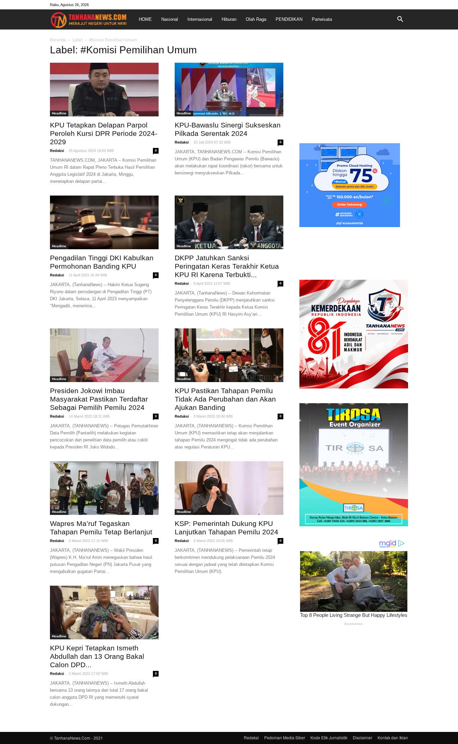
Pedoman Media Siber (284, 737)
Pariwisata (322, 19)
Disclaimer (362, 737)
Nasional (169, 19)
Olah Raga (256, 19)
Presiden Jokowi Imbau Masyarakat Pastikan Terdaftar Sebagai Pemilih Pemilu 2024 (99, 399)
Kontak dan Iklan (393, 737)
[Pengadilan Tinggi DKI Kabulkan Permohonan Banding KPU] (104, 222)
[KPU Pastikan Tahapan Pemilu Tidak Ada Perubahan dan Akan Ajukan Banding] (229, 355)
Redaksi (57, 151)
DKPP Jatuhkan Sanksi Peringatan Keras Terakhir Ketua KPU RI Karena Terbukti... (227, 266)
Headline (59, 113)
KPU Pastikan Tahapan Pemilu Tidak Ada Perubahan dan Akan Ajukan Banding (225, 399)
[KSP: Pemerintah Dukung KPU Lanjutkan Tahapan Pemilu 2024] (229, 488)
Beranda (58, 40)
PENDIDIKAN (289, 19)
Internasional (199, 19)
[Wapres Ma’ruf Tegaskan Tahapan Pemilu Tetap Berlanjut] (104, 488)
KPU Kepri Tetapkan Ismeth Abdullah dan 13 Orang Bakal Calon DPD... (97, 656)
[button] (400, 19)
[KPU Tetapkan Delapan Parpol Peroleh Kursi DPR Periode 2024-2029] (104, 89)
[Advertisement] (353, 88)
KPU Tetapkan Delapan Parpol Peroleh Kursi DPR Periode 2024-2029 (103, 133)
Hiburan (229, 19)
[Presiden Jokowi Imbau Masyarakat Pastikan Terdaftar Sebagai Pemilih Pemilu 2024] (104, 355)
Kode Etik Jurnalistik (328, 737)
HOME (145, 19)
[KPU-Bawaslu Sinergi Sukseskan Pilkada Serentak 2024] (229, 89)
